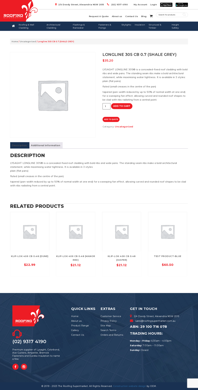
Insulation (140, 24)
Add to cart (121, 106)
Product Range (80, 325)
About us (117, 16)
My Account (140, 4)
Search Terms (108, 330)
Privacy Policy (109, 321)
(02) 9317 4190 (119, 4)
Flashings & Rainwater (79, 26)
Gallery (75, 330)
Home (15, 41)
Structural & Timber (155, 26)
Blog (144, 16)
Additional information (45, 145)
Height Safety (175, 26)
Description (19, 145)
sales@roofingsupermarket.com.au (155, 321)
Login (153, 4)
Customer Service (111, 316)
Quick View (29, 215)
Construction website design (129, 386)
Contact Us (131, 16)
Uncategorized (28, 41)
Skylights (126, 24)
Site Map (106, 325)
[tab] (19, 145)
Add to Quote (111, 119)
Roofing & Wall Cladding (26, 26)
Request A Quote (99, 16)
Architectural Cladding (53, 26)
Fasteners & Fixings (105, 26)
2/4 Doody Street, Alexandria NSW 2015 (81, 4)
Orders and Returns (112, 335)
